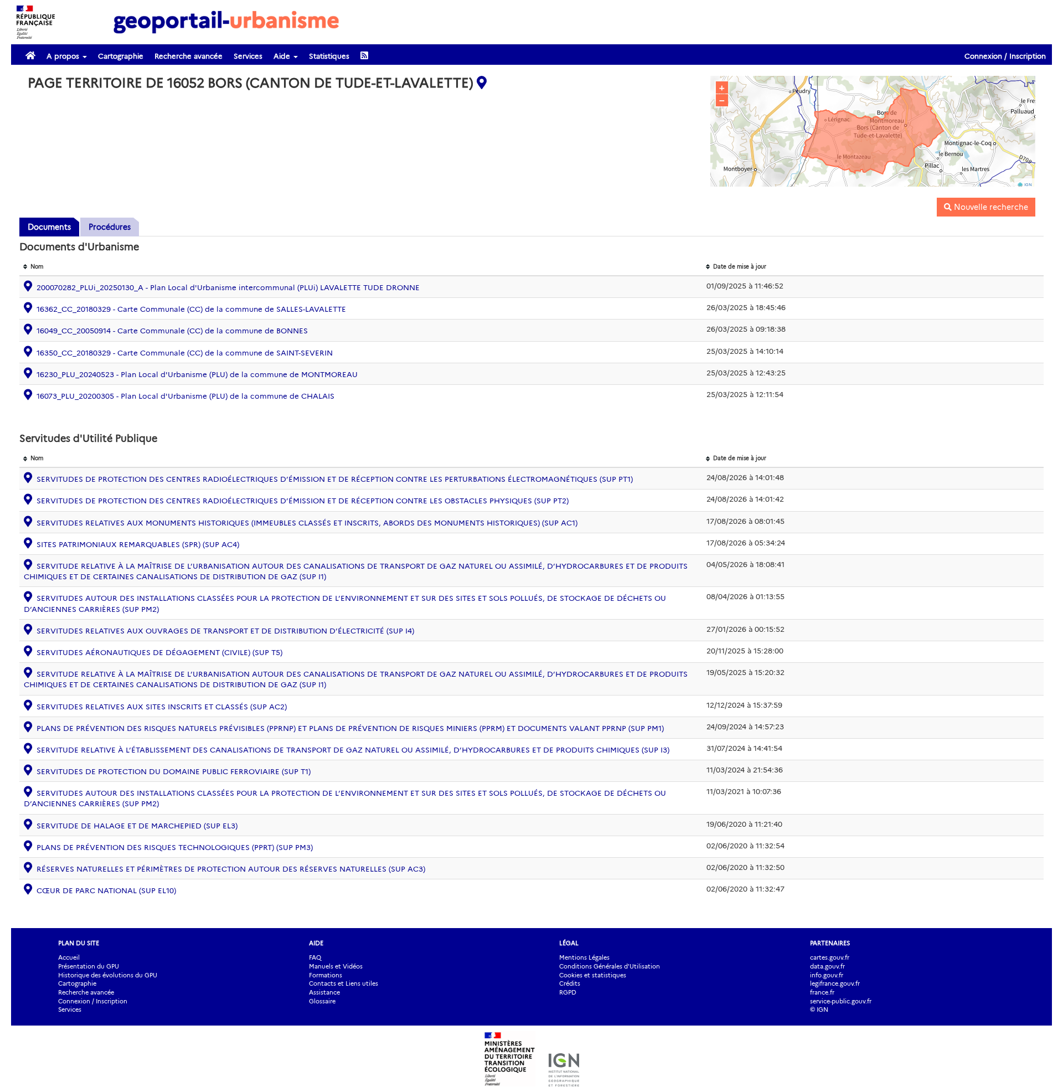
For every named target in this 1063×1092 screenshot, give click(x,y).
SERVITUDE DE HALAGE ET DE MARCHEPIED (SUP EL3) (137, 825)
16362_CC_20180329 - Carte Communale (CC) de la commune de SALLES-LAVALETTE (191, 309)
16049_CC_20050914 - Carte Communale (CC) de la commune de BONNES (172, 330)
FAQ (315, 957)
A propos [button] (64, 55)
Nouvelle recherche (990, 207)
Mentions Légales (584, 957)
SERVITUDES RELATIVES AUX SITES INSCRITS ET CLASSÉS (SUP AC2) (162, 706)
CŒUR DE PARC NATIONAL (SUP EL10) (106, 890)
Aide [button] (283, 55)
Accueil (69, 957)
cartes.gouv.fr (829, 957)
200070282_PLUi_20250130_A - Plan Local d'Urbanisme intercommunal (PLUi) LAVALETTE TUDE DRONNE (228, 287)
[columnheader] (360, 267)
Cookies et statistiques (592, 975)
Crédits (569, 983)
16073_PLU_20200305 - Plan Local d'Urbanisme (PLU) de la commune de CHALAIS (185, 396)
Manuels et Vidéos (336, 966)
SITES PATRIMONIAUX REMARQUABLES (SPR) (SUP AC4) (138, 544)
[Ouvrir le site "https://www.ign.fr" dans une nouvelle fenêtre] (564, 1080)
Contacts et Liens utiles (343, 983)
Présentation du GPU (88, 966)
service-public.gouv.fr (840, 1001)
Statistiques (329, 55)
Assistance (324, 992)
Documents (49, 227)
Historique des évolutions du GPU (107, 975)
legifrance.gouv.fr (835, 983)
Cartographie (120, 55)
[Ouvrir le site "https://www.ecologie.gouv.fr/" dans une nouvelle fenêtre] (511, 1080)
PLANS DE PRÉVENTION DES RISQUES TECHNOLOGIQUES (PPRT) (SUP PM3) (175, 847)
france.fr (822, 992)
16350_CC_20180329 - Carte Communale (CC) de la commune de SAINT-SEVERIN (185, 352)
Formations (325, 975)
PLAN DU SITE (78, 943)
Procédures (110, 227)
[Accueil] (226, 21)
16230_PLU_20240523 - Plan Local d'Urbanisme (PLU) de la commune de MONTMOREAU (197, 374)
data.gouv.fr (827, 966)
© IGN (819, 1009)
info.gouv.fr (826, 975)
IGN (1028, 184)
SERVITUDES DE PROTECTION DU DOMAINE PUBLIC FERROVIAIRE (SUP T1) (174, 771)
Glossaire (322, 1001)
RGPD (567, 992)
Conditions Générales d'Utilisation (609, 966)
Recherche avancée (188, 55)
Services (248, 55)
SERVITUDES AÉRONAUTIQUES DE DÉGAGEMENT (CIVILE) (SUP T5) (159, 652)
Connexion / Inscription (1005, 55)
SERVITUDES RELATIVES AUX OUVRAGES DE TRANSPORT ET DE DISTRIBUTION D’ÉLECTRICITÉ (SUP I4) (225, 630)
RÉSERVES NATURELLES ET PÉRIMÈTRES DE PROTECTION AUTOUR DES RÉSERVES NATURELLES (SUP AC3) (231, 868)
